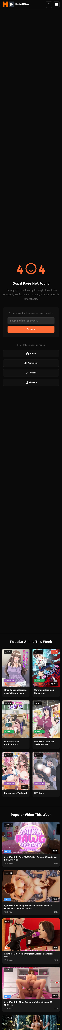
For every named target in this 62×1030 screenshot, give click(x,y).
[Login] (49, 4)
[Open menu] (56, 4)
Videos (33, 372)
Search (31, 329)
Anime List (33, 363)
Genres (33, 382)
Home (33, 353)
